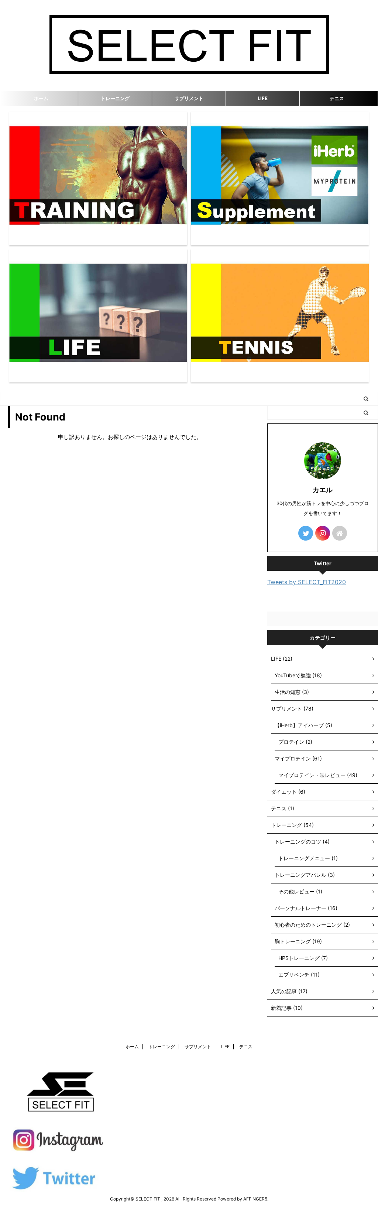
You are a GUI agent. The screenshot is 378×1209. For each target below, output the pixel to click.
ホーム (41, 98)
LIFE (263, 98)
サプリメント (189, 98)
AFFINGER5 (255, 1199)
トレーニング (115, 98)
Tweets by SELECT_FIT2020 (306, 582)
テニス (337, 98)
